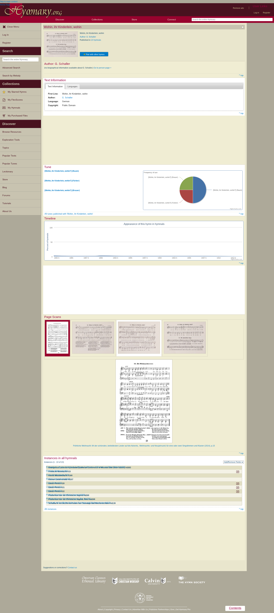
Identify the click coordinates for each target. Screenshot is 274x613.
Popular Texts (9, 156)
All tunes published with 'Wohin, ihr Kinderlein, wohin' (69, 214)
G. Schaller (67, 97)
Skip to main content (8, 1)
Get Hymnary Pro (183, 609)
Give (172, 609)
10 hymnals (96, 40)
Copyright (108, 609)
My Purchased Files (18, 116)
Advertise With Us (140, 609)
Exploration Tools (11, 140)
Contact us (72, 567)
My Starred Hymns (17, 92)
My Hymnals (14, 108)
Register (266, 13)
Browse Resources (11, 132)
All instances (50, 509)
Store (134, 19)
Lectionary (7, 171)
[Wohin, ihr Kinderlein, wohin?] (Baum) (62, 171)
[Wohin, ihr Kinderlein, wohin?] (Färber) (62, 181)
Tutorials (6, 203)
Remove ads (238, 8)
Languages (73, 86)
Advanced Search (11, 68)
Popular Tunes (9, 163)
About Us (7, 211)
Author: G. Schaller (88, 37)
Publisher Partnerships (159, 609)
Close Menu (13, 27)
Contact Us (126, 609)
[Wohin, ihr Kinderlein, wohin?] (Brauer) (62, 190)
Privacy (117, 609)
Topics (5, 148)
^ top (241, 75)
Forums (6, 195)
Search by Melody (11, 75)
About (100, 609)
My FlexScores (15, 100)
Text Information (55, 86)
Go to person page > (102, 68)
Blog (4, 187)
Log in (256, 13)
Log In (5, 35)
